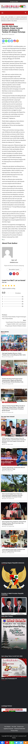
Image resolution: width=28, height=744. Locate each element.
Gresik (3, 490)
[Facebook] (3, 41)
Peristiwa (9, 545)
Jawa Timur (8, 518)
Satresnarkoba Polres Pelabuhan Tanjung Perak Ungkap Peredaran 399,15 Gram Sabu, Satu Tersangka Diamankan (14, 523)
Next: (15, 323)
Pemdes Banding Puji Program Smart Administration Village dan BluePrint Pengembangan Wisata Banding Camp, (13, 380)
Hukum (3, 518)
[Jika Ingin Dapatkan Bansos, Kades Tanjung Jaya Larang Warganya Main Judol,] (14, 342)
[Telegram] (9, 41)
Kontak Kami (20, 726)
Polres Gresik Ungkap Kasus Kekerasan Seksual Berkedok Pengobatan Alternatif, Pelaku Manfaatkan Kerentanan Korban (12, 495)
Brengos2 (5, 498)
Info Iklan (14, 726)
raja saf (4, 34)
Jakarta (3, 434)
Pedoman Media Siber (19, 728)
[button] (2, 12)
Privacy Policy (14, 730)
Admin (4, 444)
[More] (17, 41)
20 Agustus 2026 (10, 356)
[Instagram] (14, 41)
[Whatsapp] (6, 41)
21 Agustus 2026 (11, 498)
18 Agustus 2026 (10, 383)
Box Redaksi (7, 726)
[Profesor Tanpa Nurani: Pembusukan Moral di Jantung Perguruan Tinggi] (14, 457)
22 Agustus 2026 (10, 444)
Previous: (14, 316)
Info (3, 349)
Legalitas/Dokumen (8, 728)
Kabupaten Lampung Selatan (7, 24)
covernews (20, 736)
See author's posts (14, 269)
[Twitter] (12, 41)
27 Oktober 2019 (11, 34)
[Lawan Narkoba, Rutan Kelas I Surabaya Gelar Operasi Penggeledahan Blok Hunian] (14, 539)
